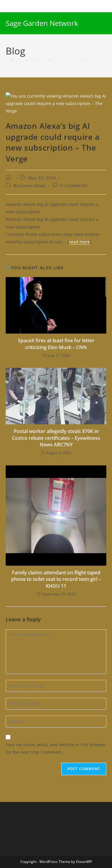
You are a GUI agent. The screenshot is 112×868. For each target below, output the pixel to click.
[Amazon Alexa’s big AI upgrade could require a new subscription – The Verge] (56, 103)
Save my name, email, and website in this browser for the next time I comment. (56, 748)
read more (79, 242)
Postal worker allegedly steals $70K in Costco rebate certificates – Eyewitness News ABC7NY (56, 438)
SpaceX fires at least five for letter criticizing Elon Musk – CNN (56, 343)
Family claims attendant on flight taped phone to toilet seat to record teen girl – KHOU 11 (56, 579)
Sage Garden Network (42, 23)
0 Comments (73, 185)
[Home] (8, 60)
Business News (29, 185)
